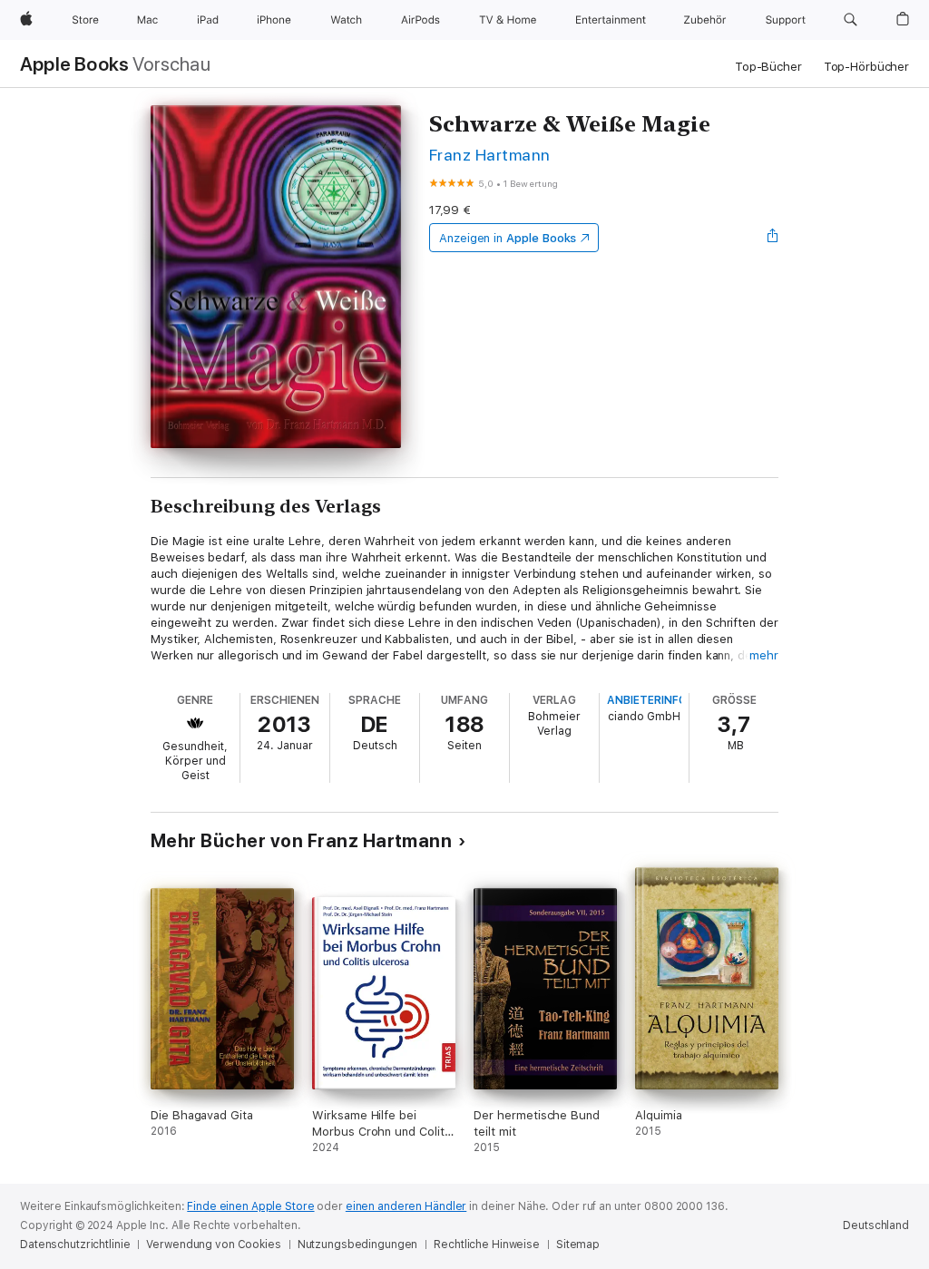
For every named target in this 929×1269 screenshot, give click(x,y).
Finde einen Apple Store (250, 1206)
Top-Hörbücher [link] (866, 66)
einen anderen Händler (406, 1206)
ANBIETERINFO (647, 700)
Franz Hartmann (490, 154)
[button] (850, 20)
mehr (763, 655)
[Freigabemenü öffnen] (773, 237)
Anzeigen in (508, 238)
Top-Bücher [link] (768, 66)
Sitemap (578, 1244)
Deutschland (876, 1225)
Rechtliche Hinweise (487, 1244)
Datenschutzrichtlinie (75, 1244)
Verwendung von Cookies (213, 1244)
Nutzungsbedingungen (358, 1244)
